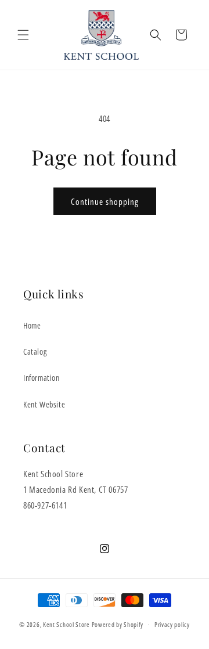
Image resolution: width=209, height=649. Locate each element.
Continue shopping (105, 201)
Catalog (34, 351)
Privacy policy (172, 624)
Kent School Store (66, 624)
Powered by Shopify (118, 624)
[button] (23, 35)
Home (32, 325)
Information (41, 377)
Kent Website (44, 404)
